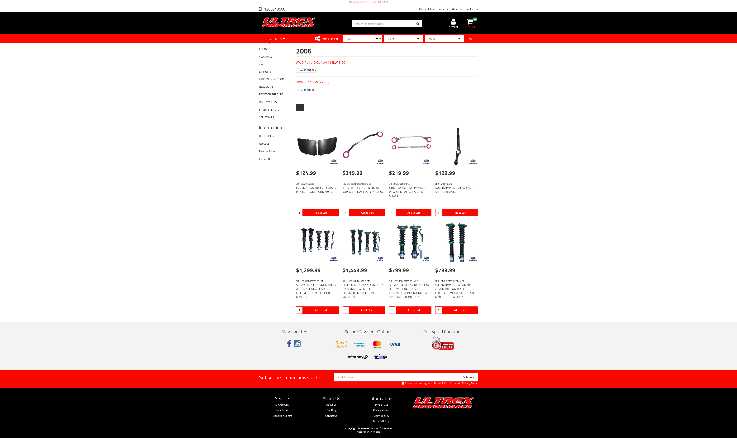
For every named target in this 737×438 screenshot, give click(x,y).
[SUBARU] (334, 161)
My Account (281, 405)
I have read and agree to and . (441, 383)
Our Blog (331, 410)
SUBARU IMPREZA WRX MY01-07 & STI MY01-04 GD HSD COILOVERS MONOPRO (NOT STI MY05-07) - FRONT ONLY (409, 291)
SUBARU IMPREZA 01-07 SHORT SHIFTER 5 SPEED (455, 189)
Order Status (426, 9)
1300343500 (274, 9)
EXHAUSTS (265, 72)
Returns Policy (267, 151)
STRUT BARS (266, 117)
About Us (457, 9)
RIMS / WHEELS (268, 102)
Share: (300, 70)
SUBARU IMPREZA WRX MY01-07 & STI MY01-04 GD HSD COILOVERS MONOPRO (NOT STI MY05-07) (363, 291)
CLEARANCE (265, 56)
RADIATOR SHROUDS (271, 94)
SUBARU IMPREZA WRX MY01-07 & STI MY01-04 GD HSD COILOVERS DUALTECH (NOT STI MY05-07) (316, 291)
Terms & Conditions (445, 383)
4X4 (261, 64)
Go (471, 38)
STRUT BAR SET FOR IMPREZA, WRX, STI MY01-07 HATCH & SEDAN (407, 191)
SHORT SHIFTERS (269, 110)
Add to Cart (321, 213)
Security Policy (381, 421)
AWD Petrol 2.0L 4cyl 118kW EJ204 (321, 62)
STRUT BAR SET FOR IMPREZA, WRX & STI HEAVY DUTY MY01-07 (363, 189)
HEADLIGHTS (266, 87)
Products (443, 9)
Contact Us (472, 9)
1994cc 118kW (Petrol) (312, 82)
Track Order (282, 410)
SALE (298, 38)
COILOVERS (265, 49)
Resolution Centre (282, 416)
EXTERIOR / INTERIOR (271, 79)
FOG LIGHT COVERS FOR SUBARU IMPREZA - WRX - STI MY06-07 (316, 189)
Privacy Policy (469, 383)
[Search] (417, 23)
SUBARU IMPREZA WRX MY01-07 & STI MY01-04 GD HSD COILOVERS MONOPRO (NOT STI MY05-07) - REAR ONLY (455, 291)
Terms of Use (380, 405)
